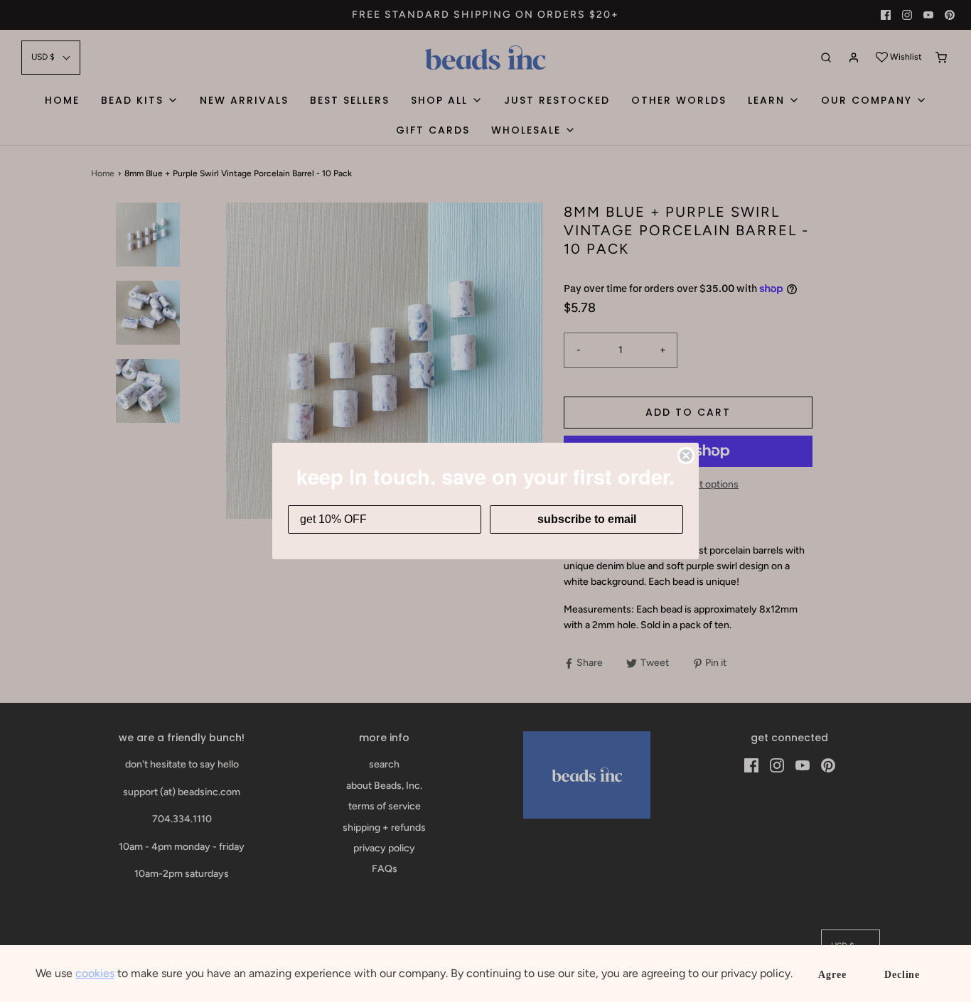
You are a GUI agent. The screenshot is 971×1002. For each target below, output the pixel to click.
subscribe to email (586, 519)
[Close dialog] (686, 455)
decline (902, 974)
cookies (94, 973)
